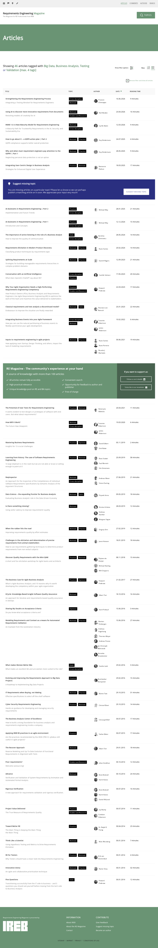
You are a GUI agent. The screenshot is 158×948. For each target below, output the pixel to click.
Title (7, 91)
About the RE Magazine (76, 926)
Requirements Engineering (24, 14)
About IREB (70, 922)
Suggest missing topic (136, 192)
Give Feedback (102, 922)
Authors (143, 3)
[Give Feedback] (8, 3)
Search (152, 3)
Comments (134, 3)
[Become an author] (17, 3)
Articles (124, 3)
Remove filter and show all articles (141, 80)
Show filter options (122, 68)
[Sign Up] (4, 3)
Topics (148, 15)
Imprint (70, 941)
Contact (69, 930)
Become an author (103, 930)
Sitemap (61, 941)
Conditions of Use (91, 941)
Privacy (78, 941)
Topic (71, 91)
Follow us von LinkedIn (135, 379)
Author (97, 91)
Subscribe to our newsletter (134, 387)
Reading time (135, 91)
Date (118, 91)
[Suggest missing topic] (13, 3)
